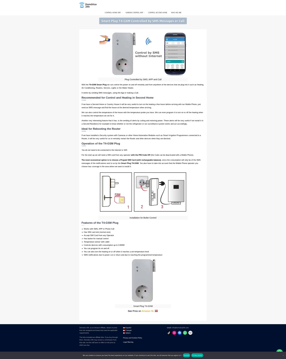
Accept (186, 355)
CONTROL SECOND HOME (157, 12)
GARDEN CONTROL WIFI (134, 12)
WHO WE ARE (176, 12)
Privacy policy (197, 355)
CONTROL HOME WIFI (113, 12)
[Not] (283, 355)
